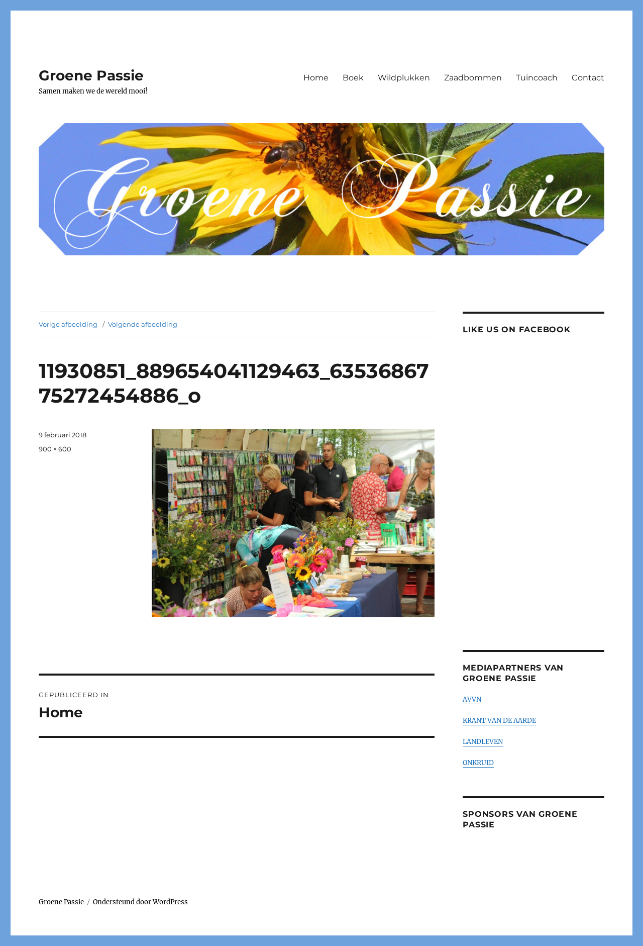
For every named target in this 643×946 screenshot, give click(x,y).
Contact (588, 77)
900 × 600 (55, 449)
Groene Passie (91, 75)
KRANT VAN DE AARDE (499, 720)
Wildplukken (404, 77)
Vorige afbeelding (68, 324)
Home (316, 77)
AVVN (472, 699)
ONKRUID (478, 763)
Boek (353, 77)
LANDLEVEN (483, 741)
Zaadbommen (473, 77)
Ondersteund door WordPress (140, 902)
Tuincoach (537, 77)
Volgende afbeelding (142, 324)
